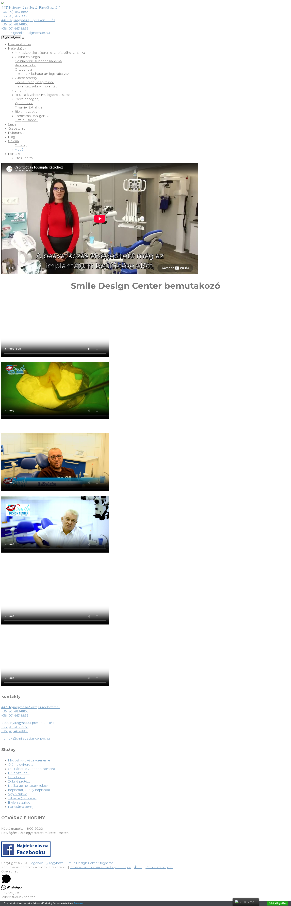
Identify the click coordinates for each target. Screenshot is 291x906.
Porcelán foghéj (27, 99)
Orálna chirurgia (27, 57)
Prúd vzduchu (25, 65)
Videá (19, 149)
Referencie (16, 133)
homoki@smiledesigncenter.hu (25, 33)
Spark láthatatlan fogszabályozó (46, 74)
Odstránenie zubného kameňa (38, 61)
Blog (11, 137)
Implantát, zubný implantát (36, 86)
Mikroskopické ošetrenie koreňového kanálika (50, 53)
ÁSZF (138, 867)
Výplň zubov (24, 103)
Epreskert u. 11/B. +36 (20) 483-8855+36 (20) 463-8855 (28, 727)
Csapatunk (16, 128)
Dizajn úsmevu (26, 120)
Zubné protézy (26, 78)
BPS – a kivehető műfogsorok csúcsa (43, 95)
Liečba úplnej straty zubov (34, 82)
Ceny (12, 124)
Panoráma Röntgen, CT (33, 116)
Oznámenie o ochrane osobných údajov (100, 867)
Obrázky (21, 145)
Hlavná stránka (19, 44)
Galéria (13, 141)
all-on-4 (21, 90)
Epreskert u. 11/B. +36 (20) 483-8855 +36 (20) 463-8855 (28, 24)
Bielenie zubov (26, 112)
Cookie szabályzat (159, 867)
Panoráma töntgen (23, 807)
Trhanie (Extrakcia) (29, 107)
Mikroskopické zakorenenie (29, 760)
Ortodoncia (23, 69)
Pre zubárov (24, 158)
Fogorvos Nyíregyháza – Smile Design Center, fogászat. (71, 863)
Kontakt (14, 154)
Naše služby (17, 48)
